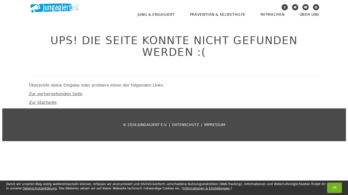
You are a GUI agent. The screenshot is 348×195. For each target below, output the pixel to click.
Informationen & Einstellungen (206, 188)
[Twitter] (295, 7)
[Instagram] (316, 7)
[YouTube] (305, 7)
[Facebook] (285, 7)
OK (334, 187)
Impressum (214, 125)
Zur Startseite (43, 102)
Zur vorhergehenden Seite (56, 93)
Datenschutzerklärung (40, 188)
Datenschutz (185, 125)
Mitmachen (272, 14)
